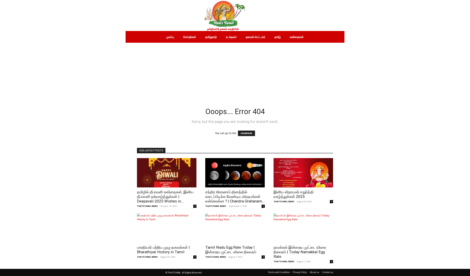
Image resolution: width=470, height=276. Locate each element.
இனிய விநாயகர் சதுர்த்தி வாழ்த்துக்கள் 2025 (294, 194)
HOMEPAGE (246, 133)
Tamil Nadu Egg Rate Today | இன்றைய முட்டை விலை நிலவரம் (230, 249)
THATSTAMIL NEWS (147, 206)
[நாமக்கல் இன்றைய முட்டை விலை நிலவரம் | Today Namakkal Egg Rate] (303, 228)
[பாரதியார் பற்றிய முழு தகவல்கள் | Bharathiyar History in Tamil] (166, 228)
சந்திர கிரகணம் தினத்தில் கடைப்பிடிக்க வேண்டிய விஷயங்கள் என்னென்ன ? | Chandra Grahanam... (235, 196)
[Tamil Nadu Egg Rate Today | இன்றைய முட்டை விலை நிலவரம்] (235, 228)
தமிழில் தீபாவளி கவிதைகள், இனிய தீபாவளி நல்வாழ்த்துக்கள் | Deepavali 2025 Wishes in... (165, 196)
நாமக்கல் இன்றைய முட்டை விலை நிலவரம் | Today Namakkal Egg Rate (300, 252)
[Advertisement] (235, 70)
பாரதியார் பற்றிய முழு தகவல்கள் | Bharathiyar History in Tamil (163, 249)
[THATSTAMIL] (186, 15)
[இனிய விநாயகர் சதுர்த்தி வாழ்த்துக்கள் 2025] (303, 172)
